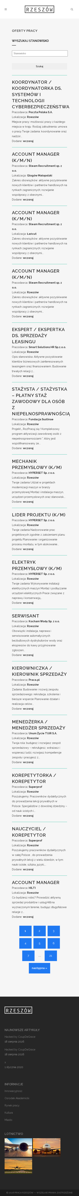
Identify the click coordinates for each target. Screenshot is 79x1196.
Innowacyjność (13, 1091)
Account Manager (36, 882)
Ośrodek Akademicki (17, 1098)
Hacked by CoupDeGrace (20, 1036)
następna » (39, 968)
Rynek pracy (12, 1105)
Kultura (9, 1112)
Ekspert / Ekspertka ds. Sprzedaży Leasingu (38, 335)
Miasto (8, 1119)
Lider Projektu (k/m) (39, 514)
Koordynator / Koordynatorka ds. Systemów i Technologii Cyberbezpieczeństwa (40, 94)
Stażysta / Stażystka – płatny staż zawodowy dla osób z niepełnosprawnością (41, 401)
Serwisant (27, 616)
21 (50, 955)
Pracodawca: (32, 112)
